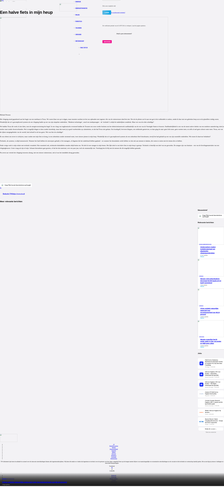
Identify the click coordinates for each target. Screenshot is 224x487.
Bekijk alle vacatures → (211, 429)
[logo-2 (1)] (68, 11)
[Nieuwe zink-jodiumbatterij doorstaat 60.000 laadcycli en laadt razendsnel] (211, 276)
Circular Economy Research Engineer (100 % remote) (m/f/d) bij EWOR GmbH (214, 402)
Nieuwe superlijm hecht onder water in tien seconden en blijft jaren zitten (210, 341)
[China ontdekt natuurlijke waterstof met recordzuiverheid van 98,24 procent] (13, 17)
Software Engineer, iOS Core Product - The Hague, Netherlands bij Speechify (212, 383)
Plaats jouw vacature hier (211, 432)
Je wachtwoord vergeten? (118, 12)
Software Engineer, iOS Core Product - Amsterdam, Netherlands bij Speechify (212, 373)
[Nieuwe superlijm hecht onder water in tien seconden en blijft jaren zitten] (211, 336)
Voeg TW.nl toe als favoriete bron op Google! (212, 216)
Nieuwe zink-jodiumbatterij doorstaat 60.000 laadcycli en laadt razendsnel (210, 281)
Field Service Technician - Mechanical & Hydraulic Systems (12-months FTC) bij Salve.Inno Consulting (214, 362)
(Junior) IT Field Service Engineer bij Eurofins (211, 393)
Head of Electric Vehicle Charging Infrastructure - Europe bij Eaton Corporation (214, 420)
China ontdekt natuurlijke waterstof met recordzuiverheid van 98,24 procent (34, 482)
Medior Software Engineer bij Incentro (213, 411)
